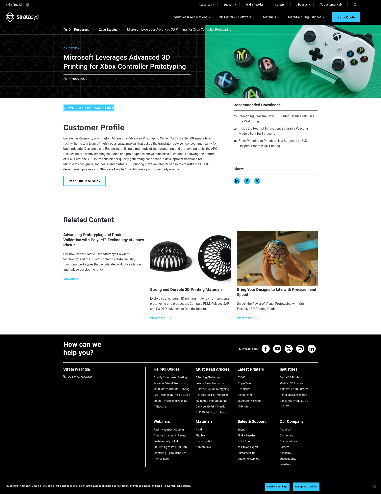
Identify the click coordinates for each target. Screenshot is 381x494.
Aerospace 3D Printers (293, 394)
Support (229, 4)
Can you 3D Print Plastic (210, 406)
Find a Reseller (254, 4)
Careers (280, 4)
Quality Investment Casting (170, 377)
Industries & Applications (190, 17)
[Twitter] (257, 181)
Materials (269, 17)
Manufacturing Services (304, 17)
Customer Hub (333, 4)
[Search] (355, 4)
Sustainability (288, 458)
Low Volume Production (210, 383)
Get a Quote (245, 441)
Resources (205, 4)
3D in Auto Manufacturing (211, 400)
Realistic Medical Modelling (212, 394)
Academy (285, 453)
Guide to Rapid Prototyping (212, 389)
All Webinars (161, 458)
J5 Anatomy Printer (250, 400)
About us (302, 4)
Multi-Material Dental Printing (172, 389)
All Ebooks (160, 406)
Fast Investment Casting (169, 429)
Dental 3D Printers (291, 377)
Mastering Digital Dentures (170, 453)
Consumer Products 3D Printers (294, 403)
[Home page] (64, 29)
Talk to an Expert (248, 447)
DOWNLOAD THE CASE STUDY (89, 108)
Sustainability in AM (166, 441)
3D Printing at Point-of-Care (171, 447)
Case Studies (108, 30)
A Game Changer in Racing (170, 435)
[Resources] (94, 29)
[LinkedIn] (237, 181)
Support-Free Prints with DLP (171, 400)
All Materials (203, 447)
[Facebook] (247, 181)
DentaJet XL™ (246, 394)
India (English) (15, 4)
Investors (285, 464)
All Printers (244, 406)
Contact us (286, 435)
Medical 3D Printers (291, 383)
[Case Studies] (122, 29)
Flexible (200, 435)
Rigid (199, 429)
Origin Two (244, 383)
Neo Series (244, 389)
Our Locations (288, 441)
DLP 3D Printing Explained (212, 412)
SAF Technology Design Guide (172, 394)
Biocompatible (204, 441)
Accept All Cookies (306, 486)
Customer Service (248, 458)
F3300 (241, 377)
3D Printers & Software (235, 17)
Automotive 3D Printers (294, 389)
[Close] (374, 486)
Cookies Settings (277, 486)
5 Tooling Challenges (208, 377)
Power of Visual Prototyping (171, 383)
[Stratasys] (22, 17)
